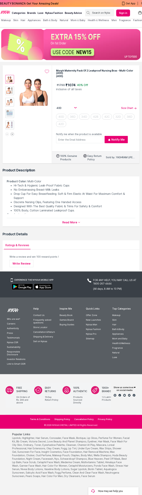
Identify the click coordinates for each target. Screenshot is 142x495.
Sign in (123, 12)
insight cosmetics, (52, 451)
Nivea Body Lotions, (32, 469)
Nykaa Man (91, 324)
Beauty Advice (73, 12)
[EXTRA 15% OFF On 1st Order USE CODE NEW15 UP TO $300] (71, 44)
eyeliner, (92, 441)
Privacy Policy (105, 419)
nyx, (56, 458)
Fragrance (117, 348)
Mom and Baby (119, 338)
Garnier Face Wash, (30, 465)
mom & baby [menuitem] (78, 20)
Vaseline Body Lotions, (57, 469)
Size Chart (127, 107)
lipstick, (16, 437)
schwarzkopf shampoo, (73, 458)
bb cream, (22, 441)
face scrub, (29, 462)
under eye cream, (88, 448)
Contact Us (39, 315)
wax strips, (105, 448)
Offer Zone (91, 315)
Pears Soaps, (33, 476)
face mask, (69, 437)
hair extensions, (37, 448)
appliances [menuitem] (34, 20)
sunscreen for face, (29, 451)
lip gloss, (92, 437)
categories (18, 12)
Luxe (114, 357)
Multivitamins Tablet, (92, 462)
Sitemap (90, 338)
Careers (11, 323)
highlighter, (28, 437)
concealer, (55, 437)
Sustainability (13, 347)
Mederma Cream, (71, 462)
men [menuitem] (114, 20)
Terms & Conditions (40, 419)
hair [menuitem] (23, 20)
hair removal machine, (96, 451)
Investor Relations (16, 359)
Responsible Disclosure (13, 353)
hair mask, (104, 441)
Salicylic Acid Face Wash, (40, 472)
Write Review (21, 263)
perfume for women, (110, 437)
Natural (115, 352)
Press (10, 333)
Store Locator (40, 327)
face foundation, (73, 451)
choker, (30, 455)
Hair (114, 324)
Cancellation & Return (44, 332)
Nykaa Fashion (54, 12)
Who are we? (13, 319)
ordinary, (28, 444)
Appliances (118, 334)
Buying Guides (67, 324)
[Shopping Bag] (140, 13)
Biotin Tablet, (95, 469)
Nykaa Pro (91, 334)
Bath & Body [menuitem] (50, 20)
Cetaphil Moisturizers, (80, 465)
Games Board (67, 320)
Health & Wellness (121, 343)
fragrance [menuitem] (125, 20)
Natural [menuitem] (64, 20)
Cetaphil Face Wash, (48, 462)
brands (31, 12)
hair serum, (42, 437)
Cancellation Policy (84, 419)
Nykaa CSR (12, 342)
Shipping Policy (62, 419)
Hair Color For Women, (55, 465)
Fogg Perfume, (63, 472)
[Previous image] (7, 134)
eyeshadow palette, (53, 444)
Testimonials (13, 337)
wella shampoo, (103, 455)
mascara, (101, 444)
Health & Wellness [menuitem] (98, 20)
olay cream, (53, 448)
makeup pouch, (61, 455)
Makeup (116, 315)
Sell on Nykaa (40, 341)
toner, (38, 444)
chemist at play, (86, 444)
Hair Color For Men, (52, 476)
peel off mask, (112, 458)
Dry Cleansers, (72, 476)
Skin (114, 320)
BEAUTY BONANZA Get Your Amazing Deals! (29, 3)
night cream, (33, 458)
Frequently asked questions (42, 321)
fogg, (64, 448)
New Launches (93, 320)
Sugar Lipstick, (79, 469)
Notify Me (118, 139)
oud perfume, (44, 455)
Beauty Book (66, 315)
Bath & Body (118, 329)
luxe (40, 12)
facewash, (48, 458)
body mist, (87, 455)
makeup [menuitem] (6, 20)
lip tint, (72, 448)
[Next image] (12, 134)
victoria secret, (37, 441)
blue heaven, (95, 458)
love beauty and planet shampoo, (67, 441)
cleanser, (71, 444)
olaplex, (75, 455)
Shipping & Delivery (43, 336)
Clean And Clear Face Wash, (88, 472)
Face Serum (88, 476)
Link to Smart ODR (16, 364)
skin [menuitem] (15, 20)
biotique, (81, 437)
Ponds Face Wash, (104, 465)
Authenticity (13, 328)
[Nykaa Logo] (5, 12)
